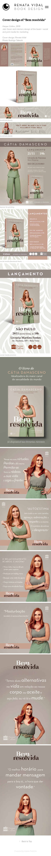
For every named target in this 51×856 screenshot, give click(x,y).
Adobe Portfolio (30, 851)
